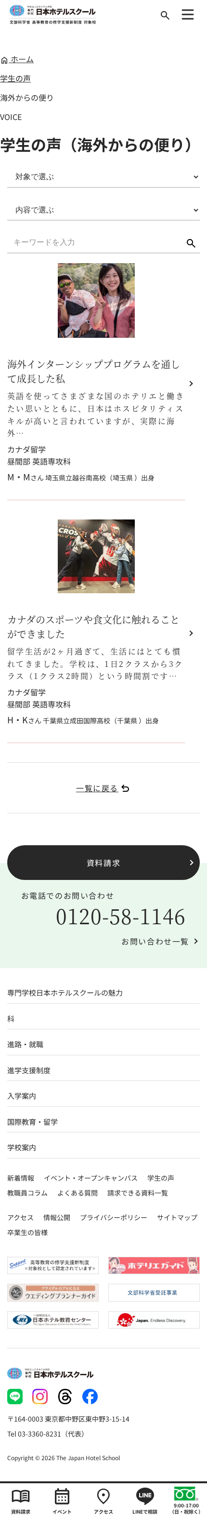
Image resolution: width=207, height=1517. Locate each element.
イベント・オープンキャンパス (91, 1178)
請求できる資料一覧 (137, 1193)
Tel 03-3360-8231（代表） (47, 1433)
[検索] (165, 15)
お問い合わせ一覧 (155, 941)
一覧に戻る (97, 788)
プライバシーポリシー (113, 1217)
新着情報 (20, 1178)
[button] (191, 243)
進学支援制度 (29, 1070)
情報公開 (56, 1217)
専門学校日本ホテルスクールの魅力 (65, 992)
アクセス (20, 1217)
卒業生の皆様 (27, 1232)
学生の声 (15, 78)
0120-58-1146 (121, 915)
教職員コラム (27, 1193)
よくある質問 (77, 1193)
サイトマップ (177, 1217)
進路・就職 (25, 1044)
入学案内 (21, 1096)
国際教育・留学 (32, 1122)
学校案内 (21, 1147)
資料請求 (103, 862)
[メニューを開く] (187, 14)
